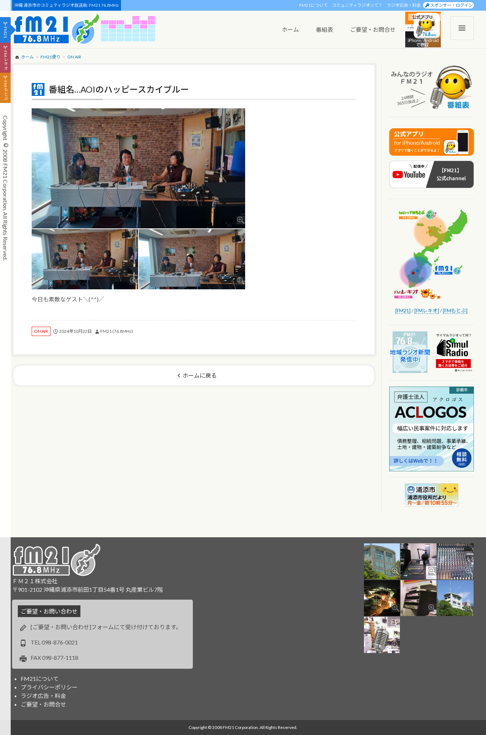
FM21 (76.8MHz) (116, 331)
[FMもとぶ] (455, 310)
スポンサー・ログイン (451, 5)
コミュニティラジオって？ (357, 5)
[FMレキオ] (426, 310)
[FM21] (403, 310)
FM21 (5, 32)
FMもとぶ (5, 90)
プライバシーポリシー (49, 687)
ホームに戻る (200, 375)
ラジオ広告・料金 (404, 5)
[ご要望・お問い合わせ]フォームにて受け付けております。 (106, 626)
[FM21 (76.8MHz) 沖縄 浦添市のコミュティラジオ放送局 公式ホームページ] (56, 29)
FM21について (313, 5)
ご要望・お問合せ (43, 704)
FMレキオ (5, 60)
